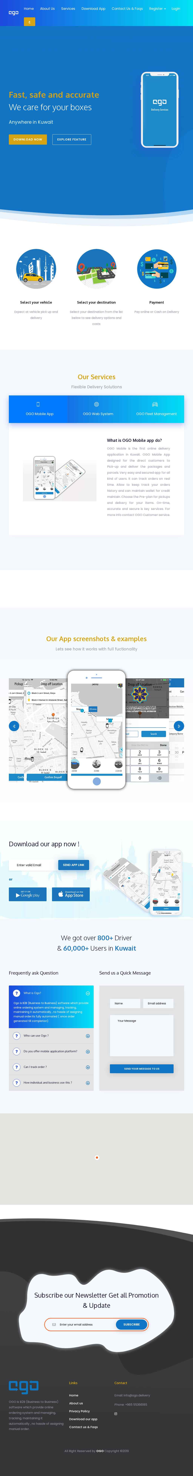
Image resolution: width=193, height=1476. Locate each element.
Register (156, 8)
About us (47, 8)
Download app (93, 8)
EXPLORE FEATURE (71, 139)
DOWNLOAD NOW (28, 139)
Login (176, 8)
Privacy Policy (79, 1411)
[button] (14, 726)
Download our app (83, 1419)
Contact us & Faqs (127, 8)
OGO (100, 1451)
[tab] (38, 409)
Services (68, 8)
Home (29, 8)
